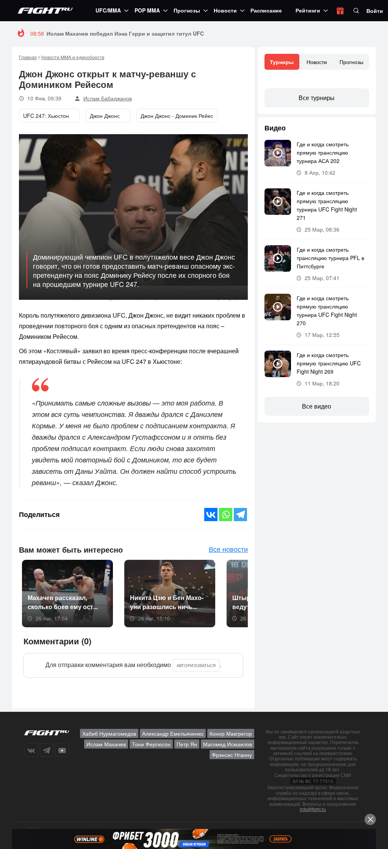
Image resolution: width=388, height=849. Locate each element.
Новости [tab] (317, 62)
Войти (374, 10)
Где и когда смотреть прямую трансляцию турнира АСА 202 (323, 152)
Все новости (228, 549)
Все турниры (317, 97)
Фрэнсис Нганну (232, 754)
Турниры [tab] (282, 62)
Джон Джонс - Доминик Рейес (177, 115)
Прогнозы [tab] (351, 62)
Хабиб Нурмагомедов (109, 733)
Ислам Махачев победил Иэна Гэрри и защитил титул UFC (125, 33)
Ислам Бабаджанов (107, 98)
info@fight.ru (313, 809)
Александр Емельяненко (172, 733)
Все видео (316, 406)
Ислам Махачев (106, 744)
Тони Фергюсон (151, 744)
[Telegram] (240, 514)
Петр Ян (187, 744)
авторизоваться (196, 665)
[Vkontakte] (210, 514)
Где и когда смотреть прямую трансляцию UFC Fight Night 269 (329, 363)
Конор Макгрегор (231, 733)
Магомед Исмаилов (227, 744)
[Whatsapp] (225, 514)
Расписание (266, 10)
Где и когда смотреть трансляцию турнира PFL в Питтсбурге (330, 258)
